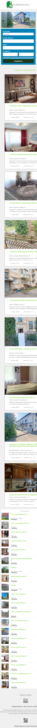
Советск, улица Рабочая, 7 (18, 549)
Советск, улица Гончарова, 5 (19, 532)
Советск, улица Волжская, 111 (19, 514)
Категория (6, 31)
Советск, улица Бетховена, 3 (19, 656)
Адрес (5, 44)
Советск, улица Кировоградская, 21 (21, 673)
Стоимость (6, 51)
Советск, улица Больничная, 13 (19, 620)
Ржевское (13, 567)
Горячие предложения (24, 70)
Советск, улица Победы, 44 (18, 638)
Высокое (13, 585)
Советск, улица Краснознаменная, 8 (21, 611)
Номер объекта (8, 38)
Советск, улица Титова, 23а (18, 576)
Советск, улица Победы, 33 (18, 629)
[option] (18, 20)
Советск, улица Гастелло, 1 (18, 647)
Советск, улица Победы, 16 (18, 603)
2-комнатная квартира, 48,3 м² (22, 397)
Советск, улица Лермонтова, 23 (20, 523)
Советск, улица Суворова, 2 (18, 594)
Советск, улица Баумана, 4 (18, 682)
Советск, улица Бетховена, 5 (19, 541)
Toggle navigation (3, 4)
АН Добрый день (21, 4)
